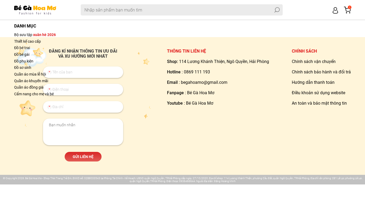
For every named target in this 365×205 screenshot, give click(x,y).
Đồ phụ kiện (23, 61)
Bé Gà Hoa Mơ (200, 92)
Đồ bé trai (22, 48)
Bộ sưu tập (35, 35)
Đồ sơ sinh (22, 67)
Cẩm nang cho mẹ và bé (34, 94)
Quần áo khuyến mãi (31, 81)
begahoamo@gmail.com (204, 82)
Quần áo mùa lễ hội (30, 74)
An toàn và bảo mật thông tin (319, 103)
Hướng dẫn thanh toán (313, 82)
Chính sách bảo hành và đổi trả (321, 71)
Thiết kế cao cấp (27, 41)
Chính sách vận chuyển (314, 61)
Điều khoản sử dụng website (318, 92)
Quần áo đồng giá (29, 87)
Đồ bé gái (21, 54)
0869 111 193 (197, 71)
